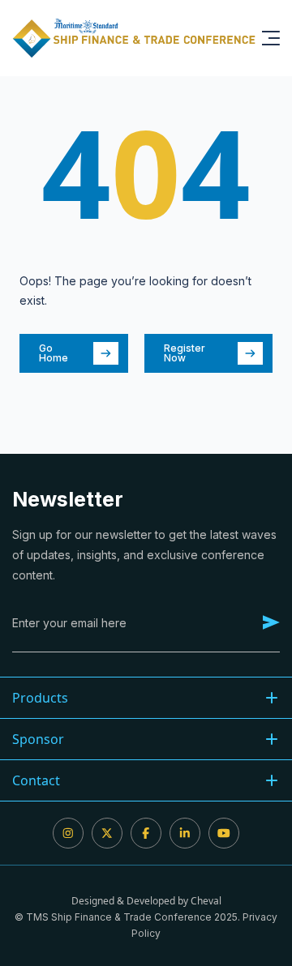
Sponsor (38, 739)
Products (40, 698)
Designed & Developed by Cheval (146, 901)
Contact (36, 780)
